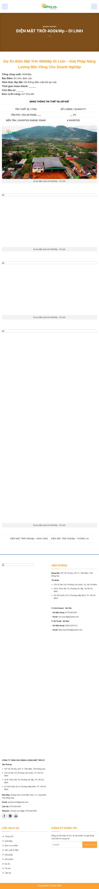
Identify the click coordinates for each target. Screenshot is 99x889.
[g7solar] (49, 6)
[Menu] (5, 6)
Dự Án (7, 864)
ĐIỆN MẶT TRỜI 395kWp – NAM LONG (29, 538)
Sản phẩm (9, 859)
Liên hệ (8, 873)
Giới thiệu (9, 841)
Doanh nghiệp (49, 27)
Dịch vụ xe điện (11, 845)
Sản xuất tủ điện (12, 850)
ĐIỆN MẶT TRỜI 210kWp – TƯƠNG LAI (70, 538)
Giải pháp (9, 855)
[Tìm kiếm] (94, 6)
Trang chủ (9, 836)
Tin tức (8, 868)
